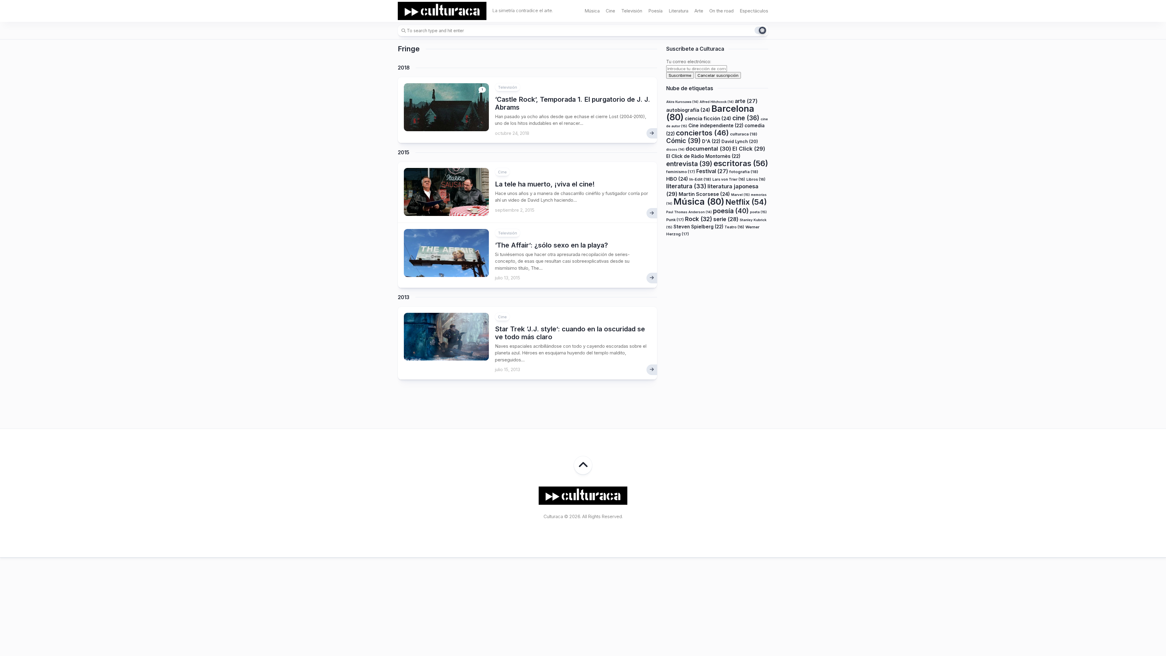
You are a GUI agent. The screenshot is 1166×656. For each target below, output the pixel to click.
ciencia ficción (708, 118)
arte (746, 101)
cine (745, 118)
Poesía (655, 11)
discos (675, 150)
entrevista (689, 164)
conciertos (702, 133)
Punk (675, 219)
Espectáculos (754, 11)
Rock (698, 219)
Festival (712, 171)
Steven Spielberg (698, 227)
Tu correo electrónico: (688, 61)
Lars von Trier (728, 179)
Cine (610, 11)
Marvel (740, 195)
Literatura (678, 11)
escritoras (741, 163)
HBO (677, 179)
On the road (721, 11)
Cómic (683, 141)
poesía (731, 211)
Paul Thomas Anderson (689, 212)
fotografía (743, 171)
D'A (711, 141)
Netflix (746, 202)
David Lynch (739, 141)
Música (592, 11)
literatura (686, 186)
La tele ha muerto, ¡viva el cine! (545, 184)
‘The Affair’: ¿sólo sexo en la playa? (551, 245)
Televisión (631, 11)
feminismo (680, 171)
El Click (748, 148)
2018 (404, 68)
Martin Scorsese (704, 194)
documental (708, 148)
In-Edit (700, 179)
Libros (755, 179)
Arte (698, 11)
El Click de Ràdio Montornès (703, 156)
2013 (403, 297)
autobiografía (688, 110)
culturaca (743, 134)
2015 (403, 152)
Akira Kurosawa (682, 102)
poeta (758, 212)
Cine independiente (715, 125)
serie (725, 219)
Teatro (734, 227)
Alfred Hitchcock (717, 102)
